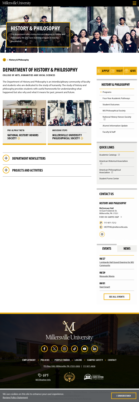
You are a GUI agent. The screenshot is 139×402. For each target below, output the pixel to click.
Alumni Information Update (115, 125)
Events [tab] (106, 248)
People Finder (62, 359)
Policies (45, 359)
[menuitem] (3, 34)
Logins (78, 359)
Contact (112, 359)
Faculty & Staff (109, 131)
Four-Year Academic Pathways (116, 98)
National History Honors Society (118, 118)
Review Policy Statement (15, 397)
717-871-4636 (89, 366)
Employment (29, 359)
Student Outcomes (111, 104)
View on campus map (109, 217)
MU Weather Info (43, 380)
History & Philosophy (116, 84)
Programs (107, 92)
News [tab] (127, 248)
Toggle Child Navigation (101, 92)
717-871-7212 (110, 222)
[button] (3, 34)
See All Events (117, 296)
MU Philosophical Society (114, 110)
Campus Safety (95, 359)
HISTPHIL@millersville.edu (116, 227)
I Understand (124, 395)
